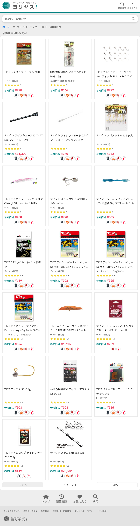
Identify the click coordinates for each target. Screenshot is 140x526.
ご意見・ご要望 (30, 511)
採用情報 (45, 511)
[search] (133, 18)
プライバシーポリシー (84, 511)
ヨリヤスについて (11, 511)
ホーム (6, 27)
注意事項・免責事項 (62, 511)
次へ (115, 484)
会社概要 (102, 511)
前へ (24, 484)
